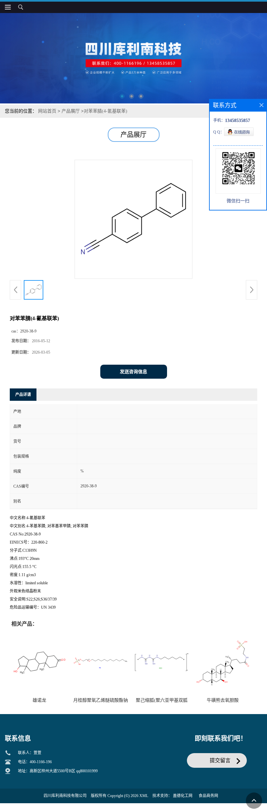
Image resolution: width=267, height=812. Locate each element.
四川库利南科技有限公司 (65, 795)
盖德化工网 (182, 795)
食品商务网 (208, 795)
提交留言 (220, 760)
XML (143, 795)
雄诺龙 (39, 700)
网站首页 (47, 111)
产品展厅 (71, 111)
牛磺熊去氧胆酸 (223, 700)
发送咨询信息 (133, 371)
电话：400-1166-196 (35, 762)
